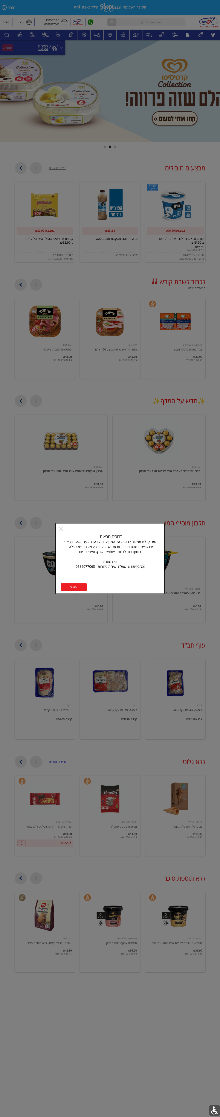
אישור (73, 587)
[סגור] (61, 529)
